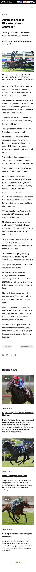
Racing (6, 14)
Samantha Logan (27, 346)
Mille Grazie (7, 346)
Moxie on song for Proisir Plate (14, 476)
